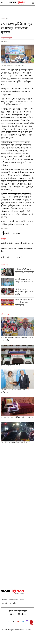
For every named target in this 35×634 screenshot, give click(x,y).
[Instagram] (27, 621)
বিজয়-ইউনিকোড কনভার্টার (9, 603)
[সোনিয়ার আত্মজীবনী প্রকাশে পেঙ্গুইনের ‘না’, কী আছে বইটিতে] (17, 272)
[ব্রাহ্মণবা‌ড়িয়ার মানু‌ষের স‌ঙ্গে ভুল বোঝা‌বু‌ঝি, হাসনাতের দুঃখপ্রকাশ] (17, 282)
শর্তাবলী (22, 600)
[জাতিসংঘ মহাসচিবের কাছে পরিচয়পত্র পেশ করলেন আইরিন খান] (17, 383)
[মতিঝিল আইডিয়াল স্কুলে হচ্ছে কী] (17, 258)
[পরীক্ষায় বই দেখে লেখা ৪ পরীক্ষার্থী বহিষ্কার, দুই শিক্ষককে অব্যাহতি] (17, 292)
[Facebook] (8, 621)
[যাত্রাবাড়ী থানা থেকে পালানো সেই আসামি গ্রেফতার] (17, 244)
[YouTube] (18, 621)
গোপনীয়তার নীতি (13, 600)
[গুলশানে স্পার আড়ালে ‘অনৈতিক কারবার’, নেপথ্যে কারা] (17, 409)
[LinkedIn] (22, 621)
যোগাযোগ (4, 600)
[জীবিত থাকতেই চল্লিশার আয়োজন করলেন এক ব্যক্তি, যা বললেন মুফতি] (17, 330)
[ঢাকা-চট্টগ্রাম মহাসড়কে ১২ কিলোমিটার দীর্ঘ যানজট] (17, 433)
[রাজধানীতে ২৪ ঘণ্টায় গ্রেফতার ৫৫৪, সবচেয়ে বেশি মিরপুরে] (17, 251)
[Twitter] (13, 621)
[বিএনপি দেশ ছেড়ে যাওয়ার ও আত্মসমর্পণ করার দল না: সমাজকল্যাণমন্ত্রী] (17, 303)
